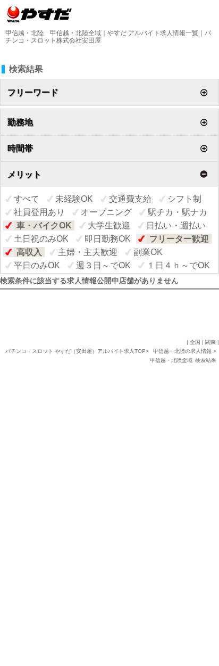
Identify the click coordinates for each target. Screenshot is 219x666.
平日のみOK (37, 265)
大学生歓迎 (109, 225)
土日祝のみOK (41, 238)
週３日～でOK (103, 265)
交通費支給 (130, 198)
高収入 (29, 252)
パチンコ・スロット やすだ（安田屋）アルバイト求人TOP (75, 351)
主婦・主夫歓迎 (87, 252)
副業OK (148, 252)
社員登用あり (39, 212)
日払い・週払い (176, 225)
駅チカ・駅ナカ (177, 212)
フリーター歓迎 (179, 238)
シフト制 (184, 198)
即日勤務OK (108, 238)
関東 (210, 342)
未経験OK (74, 198)
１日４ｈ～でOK (178, 265)
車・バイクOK (44, 225)
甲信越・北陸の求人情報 (183, 351)
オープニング (106, 212)
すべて (26, 198)
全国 (195, 342)
